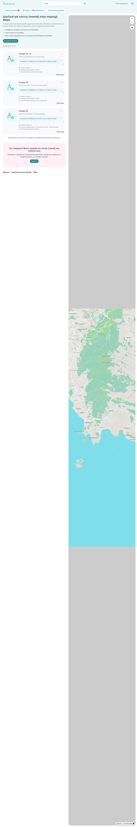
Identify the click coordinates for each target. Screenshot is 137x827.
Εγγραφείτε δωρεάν (10, 41)
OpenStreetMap (128, 823)
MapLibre (119, 823)
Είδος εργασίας (12, 10)
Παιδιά (26, 10)
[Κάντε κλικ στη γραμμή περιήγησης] (132, 3)
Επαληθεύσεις (39, 10)
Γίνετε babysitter (122, 3)
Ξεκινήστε (34, 161)
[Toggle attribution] (133, 823)
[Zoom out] (132, 22)
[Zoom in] (132, 18)
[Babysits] (9, 3)
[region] (102, 420)
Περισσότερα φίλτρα (56, 10)
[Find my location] (132, 27)
